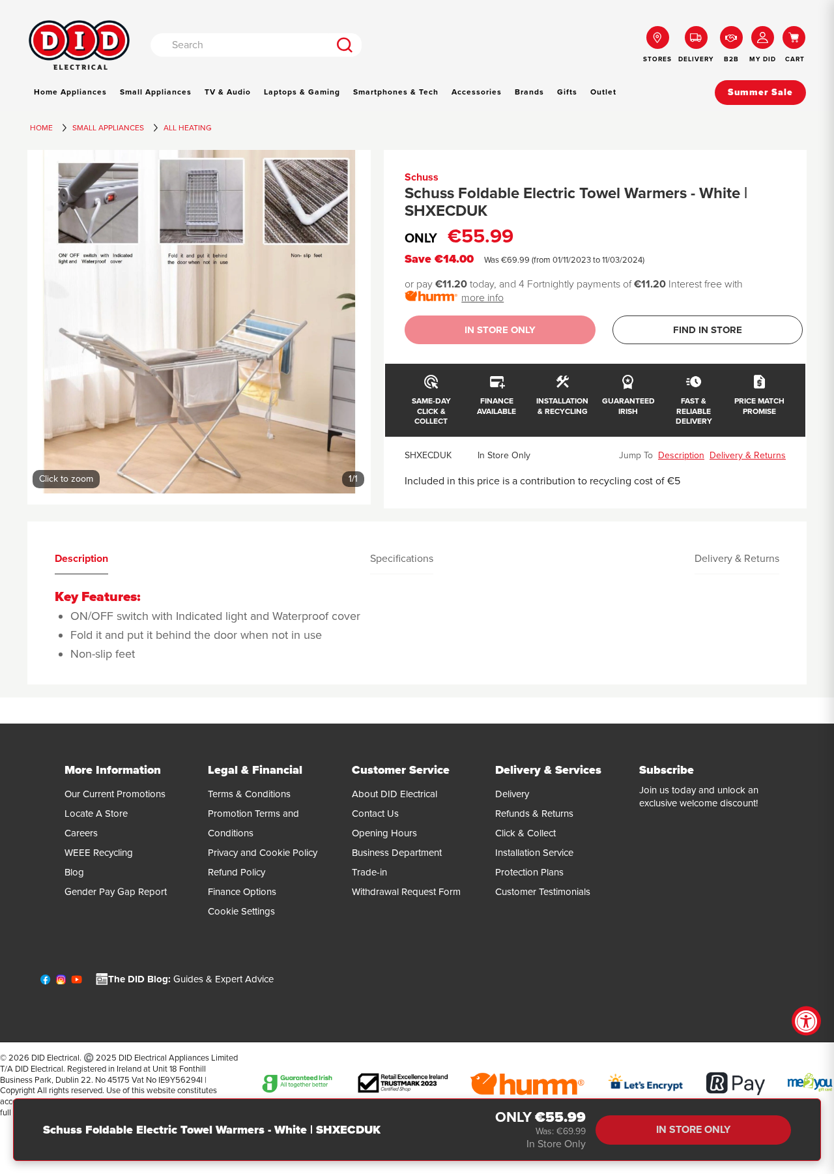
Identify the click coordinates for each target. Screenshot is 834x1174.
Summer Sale (760, 92)
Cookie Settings (241, 911)
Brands (529, 91)
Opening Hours (384, 833)
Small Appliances (156, 91)
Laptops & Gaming (302, 91)
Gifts (567, 91)
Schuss (422, 177)
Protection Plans (529, 872)
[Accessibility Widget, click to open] (806, 1021)
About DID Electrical (394, 794)
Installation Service (534, 852)
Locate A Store (96, 813)
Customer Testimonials (542, 892)
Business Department (397, 852)
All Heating (188, 128)
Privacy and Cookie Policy (262, 852)
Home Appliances (70, 91)
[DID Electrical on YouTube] (76, 982)
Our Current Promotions (115, 794)
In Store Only (500, 330)
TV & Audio (228, 91)
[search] (345, 45)
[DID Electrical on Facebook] (45, 982)
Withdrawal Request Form (406, 892)
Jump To (636, 455)
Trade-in (369, 872)
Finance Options (242, 892)
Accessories (477, 91)
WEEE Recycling (99, 852)
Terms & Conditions (249, 794)
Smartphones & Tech (396, 91)
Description (681, 455)
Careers (81, 833)
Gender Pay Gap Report (116, 892)
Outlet (603, 91)
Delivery (512, 794)
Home (41, 128)
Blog (74, 872)
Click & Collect (525, 833)
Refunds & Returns (534, 813)
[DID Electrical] (79, 45)
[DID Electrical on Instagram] (61, 982)
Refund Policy (236, 872)
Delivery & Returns (748, 455)
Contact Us (375, 813)
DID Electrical (55, 1058)
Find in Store (707, 330)
